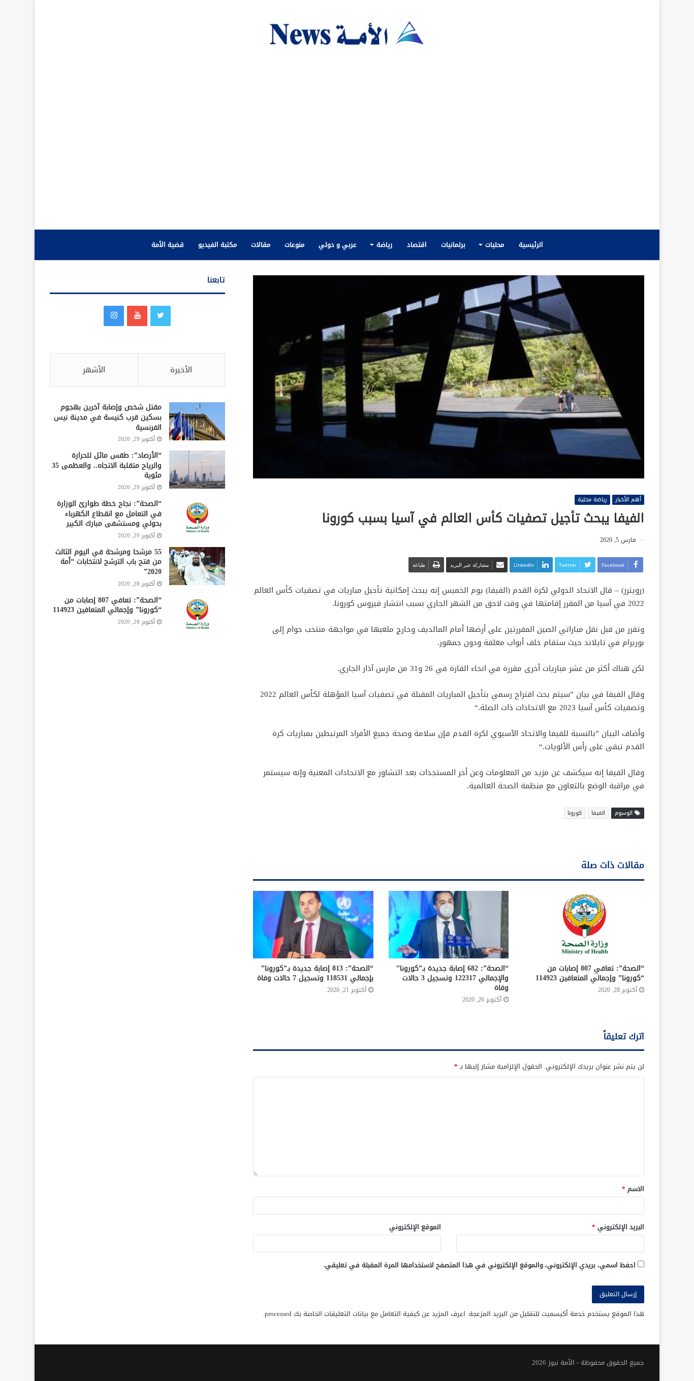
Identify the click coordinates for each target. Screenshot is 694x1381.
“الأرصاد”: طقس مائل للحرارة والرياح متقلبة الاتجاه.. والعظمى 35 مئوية (107, 465)
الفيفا (598, 813)
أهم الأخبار (628, 500)
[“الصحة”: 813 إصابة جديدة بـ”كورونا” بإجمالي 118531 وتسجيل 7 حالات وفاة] (313, 924)
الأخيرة (181, 370)
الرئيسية (531, 244)
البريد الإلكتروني (618, 1227)
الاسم (633, 1188)
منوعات (294, 244)
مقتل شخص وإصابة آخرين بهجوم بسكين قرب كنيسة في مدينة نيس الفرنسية (108, 417)
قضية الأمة (167, 244)
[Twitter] (160, 316)
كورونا (574, 813)
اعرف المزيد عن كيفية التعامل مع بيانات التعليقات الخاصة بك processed (365, 1313)
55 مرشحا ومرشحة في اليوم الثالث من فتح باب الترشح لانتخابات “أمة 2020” (108, 562)
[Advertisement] (347, 138)
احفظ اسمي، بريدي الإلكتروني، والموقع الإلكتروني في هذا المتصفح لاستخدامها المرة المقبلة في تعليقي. (480, 1265)
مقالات (260, 244)
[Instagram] (114, 316)
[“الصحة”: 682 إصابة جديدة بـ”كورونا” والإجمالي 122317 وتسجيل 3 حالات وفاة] (449, 924)
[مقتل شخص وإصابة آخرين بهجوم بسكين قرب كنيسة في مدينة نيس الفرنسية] (197, 421)
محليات (494, 244)
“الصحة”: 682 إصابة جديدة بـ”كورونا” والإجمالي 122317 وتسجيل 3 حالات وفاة (452, 977)
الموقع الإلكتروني (415, 1227)
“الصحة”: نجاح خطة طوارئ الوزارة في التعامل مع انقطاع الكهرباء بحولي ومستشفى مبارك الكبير (109, 513)
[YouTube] (137, 316)
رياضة (384, 244)
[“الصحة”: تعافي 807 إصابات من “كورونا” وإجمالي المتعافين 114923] (584, 924)
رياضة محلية (592, 500)
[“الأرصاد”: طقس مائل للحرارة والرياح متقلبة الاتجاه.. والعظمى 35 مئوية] (197, 470)
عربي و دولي (338, 244)
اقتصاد (417, 244)
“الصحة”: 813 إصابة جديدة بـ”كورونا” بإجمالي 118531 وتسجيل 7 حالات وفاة (315, 973)
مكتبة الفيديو (217, 244)
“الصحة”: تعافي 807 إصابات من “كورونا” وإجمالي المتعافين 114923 (589, 973)
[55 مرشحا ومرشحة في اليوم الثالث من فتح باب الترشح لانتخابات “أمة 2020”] (197, 566)
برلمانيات (453, 244)
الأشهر (94, 370)
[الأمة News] (347, 33)
